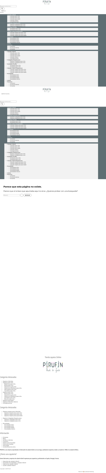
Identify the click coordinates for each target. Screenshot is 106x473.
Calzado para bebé (15, 19)
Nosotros (9, 45)
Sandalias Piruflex (12, 27)
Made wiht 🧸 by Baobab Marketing (86, 471)
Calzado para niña (15, 16)
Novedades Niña (14, 39)
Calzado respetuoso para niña (18, 34)
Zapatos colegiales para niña (17, 24)
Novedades (10, 36)
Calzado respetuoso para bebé (18, 35)
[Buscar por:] (13, 195)
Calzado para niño (15, 17)
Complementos (14, 58)
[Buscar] (2, 8)
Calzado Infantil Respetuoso (15, 31)
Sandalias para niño (15, 66)
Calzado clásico (14, 20)
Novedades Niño (14, 38)
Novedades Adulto (15, 42)
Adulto (9, 80)
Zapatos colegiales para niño (17, 25)
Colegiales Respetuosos (13, 23)
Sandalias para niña (15, 28)
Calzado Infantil (11, 15)
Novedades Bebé (14, 41)
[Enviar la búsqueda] (21, 195)
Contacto (12, 46)
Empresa (12, 49)
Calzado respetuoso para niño (18, 32)
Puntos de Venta (14, 47)
